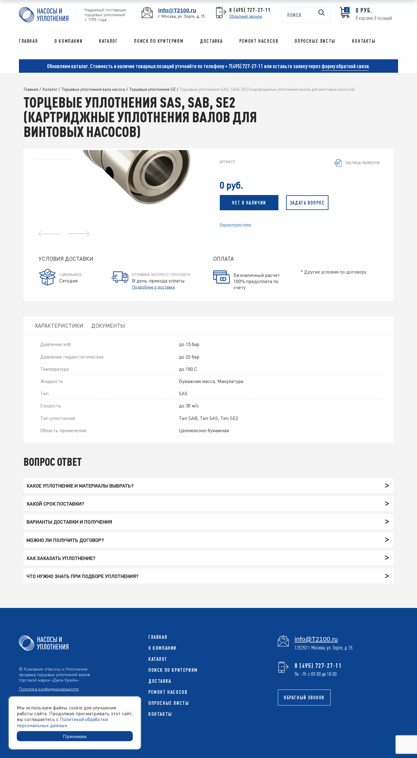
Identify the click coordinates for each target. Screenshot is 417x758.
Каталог (108, 41)
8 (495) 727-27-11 (250, 10)
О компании (68, 41)
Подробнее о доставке (153, 286)
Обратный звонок (245, 16)
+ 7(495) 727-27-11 (244, 66)
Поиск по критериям (158, 41)
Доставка (211, 41)
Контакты (364, 41)
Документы (108, 325)
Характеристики (235, 224)
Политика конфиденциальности (49, 688)
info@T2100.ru (177, 10)
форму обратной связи (345, 66)
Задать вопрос (307, 202)
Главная (28, 41)
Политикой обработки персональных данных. (62, 722)
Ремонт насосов (258, 41)
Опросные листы (315, 41)
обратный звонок (304, 697)
